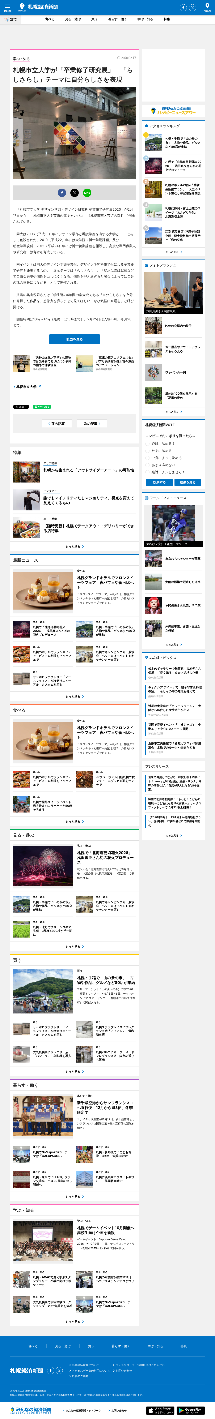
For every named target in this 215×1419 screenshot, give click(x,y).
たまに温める (162, 451)
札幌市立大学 (26, 387)
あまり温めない (163, 465)
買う (94, 19)
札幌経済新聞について (85, 1365)
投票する (159, 482)
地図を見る (74, 339)
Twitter (192, 7)
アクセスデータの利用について (91, 1370)
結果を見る (188, 482)
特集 (167, 19)
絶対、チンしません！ (168, 472)
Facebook (183, 7)
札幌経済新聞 (38, 7)
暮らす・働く (117, 19)
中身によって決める (167, 458)
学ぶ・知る (145, 19)
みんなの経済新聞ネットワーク (30, 1410)
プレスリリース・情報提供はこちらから (140, 1365)
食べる (50, 19)
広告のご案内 (80, 1376)
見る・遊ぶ (73, 19)
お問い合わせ (124, 1370)
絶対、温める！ (163, 443)
